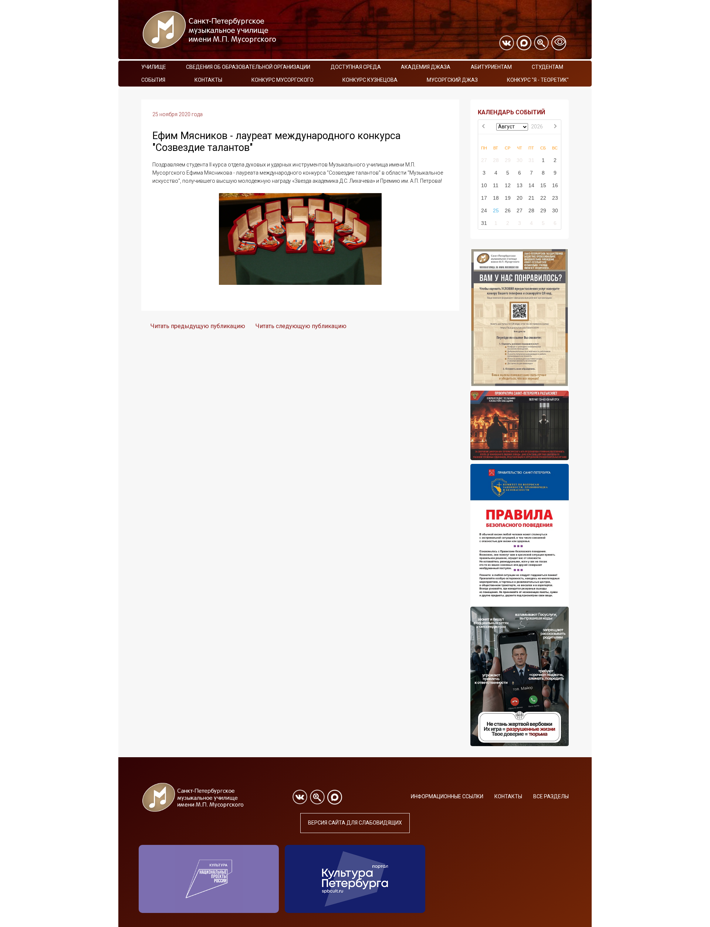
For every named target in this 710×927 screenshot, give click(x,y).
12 (508, 185)
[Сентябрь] (555, 127)
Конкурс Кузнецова (370, 80)
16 (555, 185)
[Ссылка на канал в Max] (524, 43)
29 (508, 160)
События (153, 80)
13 (520, 185)
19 (508, 198)
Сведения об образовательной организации (248, 67)
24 (484, 210)
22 (543, 198)
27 (484, 160)
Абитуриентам (491, 67)
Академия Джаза (425, 67)
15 (543, 185)
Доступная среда (356, 67)
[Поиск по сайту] (541, 43)
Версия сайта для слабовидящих (355, 823)
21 (531, 198)
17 (484, 198)
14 (531, 185)
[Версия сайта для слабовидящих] (558, 43)
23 (555, 198)
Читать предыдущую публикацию (198, 326)
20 (520, 198)
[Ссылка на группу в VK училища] (506, 43)
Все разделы (551, 796)
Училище (153, 67)
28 (496, 160)
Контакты (208, 80)
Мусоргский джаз (452, 80)
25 (496, 210)
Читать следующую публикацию (301, 326)
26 (508, 210)
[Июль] (484, 127)
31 (531, 160)
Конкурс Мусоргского (282, 80)
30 (520, 160)
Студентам (547, 67)
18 (496, 198)
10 (484, 185)
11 (495, 185)
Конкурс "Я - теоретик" (538, 80)
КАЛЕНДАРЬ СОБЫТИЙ (511, 112)
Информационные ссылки (447, 796)
